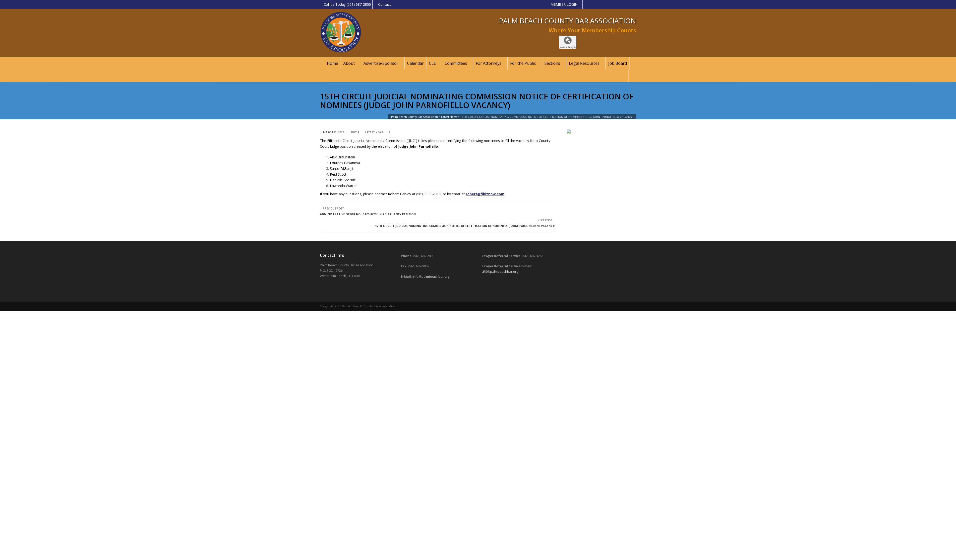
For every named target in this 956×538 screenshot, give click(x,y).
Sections (552, 63)
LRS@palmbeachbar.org (500, 271)
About (349, 63)
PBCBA (355, 132)
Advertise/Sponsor (380, 63)
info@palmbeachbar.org (431, 276)
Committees (456, 63)
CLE (432, 63)
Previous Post (368, 211)
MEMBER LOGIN (564, 4)
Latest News (374, 132)
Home (332, 63)
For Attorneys (488, 63)
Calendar (415, 63)
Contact (384, 4)
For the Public (523, 63)
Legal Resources (584, 63)
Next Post (465, 223)
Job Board (617, 63)
